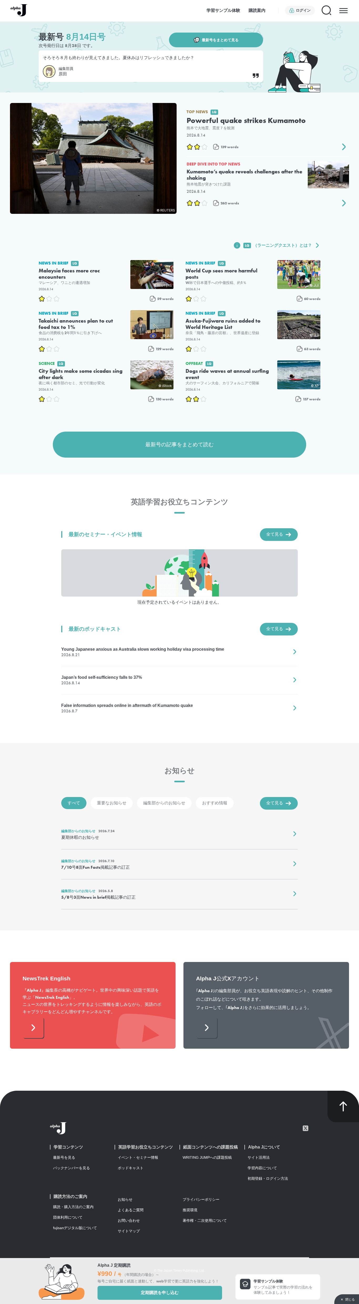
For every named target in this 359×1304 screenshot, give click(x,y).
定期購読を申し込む (160, 1292)
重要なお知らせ (111, 803)
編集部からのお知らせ (164, 803)
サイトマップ (129, 1231)
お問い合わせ (129, 1220)
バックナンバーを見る (71, 1168)
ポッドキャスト (130, 1168)
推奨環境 (190, 1210)
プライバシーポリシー (201, 1199)
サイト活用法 (259, 1157)
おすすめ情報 (214, 803)
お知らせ (125, 1199)
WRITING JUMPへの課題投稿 (207, 1157)
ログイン (303, 10)
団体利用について (68, 1217)
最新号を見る (64, 1157)
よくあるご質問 (130, 1210)
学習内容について (262, 1168)
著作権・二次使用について (205, 1220)
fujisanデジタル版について (75, 1228)
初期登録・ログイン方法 (268, 1178)
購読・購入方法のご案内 (73, 1207)
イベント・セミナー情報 (138, 1157)
